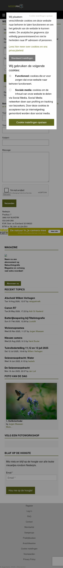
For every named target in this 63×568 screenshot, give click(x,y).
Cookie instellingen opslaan (41, 16)
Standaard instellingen (22, 58)
